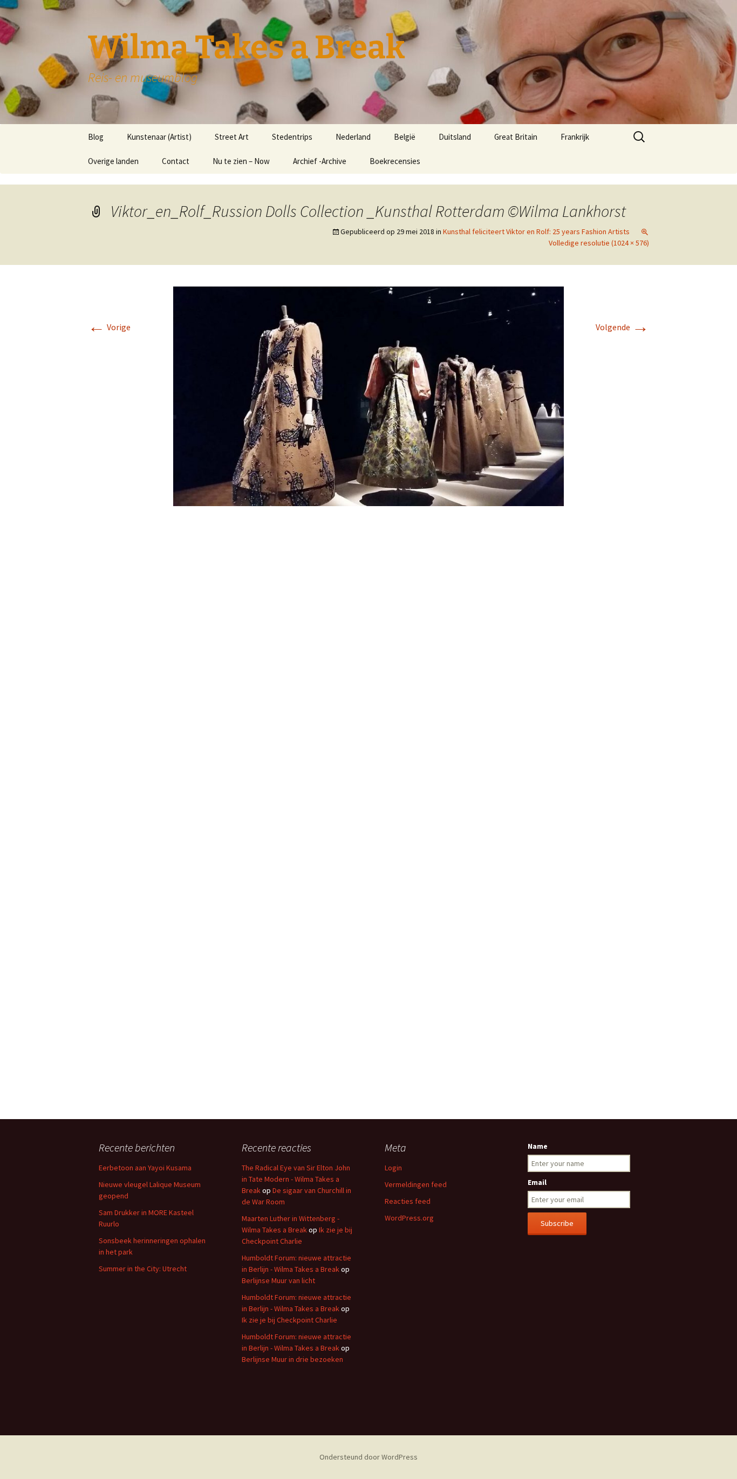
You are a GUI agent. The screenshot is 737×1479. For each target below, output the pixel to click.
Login (393, 1168)
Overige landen (113, 161)
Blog (96, 137)
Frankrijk (575, 137)
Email (537, 1182)
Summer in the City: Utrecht (143, 1268)
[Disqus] (368, 675)
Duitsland (455, 137)
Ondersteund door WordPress (368, 1457)
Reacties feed (408, 1201)
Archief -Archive (319, 161)
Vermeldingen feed (416, 1184)
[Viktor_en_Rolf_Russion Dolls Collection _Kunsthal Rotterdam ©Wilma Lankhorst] (368, 395)
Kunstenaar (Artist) (159, 137)
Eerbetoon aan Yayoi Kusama (145, 1168)
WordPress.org (409, 1218)
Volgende (622, 327)
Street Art (232, 137)
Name (538, 1146)
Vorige (109, 327)
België (404, 137)
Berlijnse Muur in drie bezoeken (292, 1359)
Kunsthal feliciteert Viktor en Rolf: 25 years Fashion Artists (536, 231)
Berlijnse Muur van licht (278, 1280)
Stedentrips (292, 137)
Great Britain (515, 137)
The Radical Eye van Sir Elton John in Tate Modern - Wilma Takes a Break (296, 1179)
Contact (175, 161)
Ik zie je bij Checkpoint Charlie (289, 1320)
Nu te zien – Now (241, 161)
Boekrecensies (395, 161)
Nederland (353, 137)
